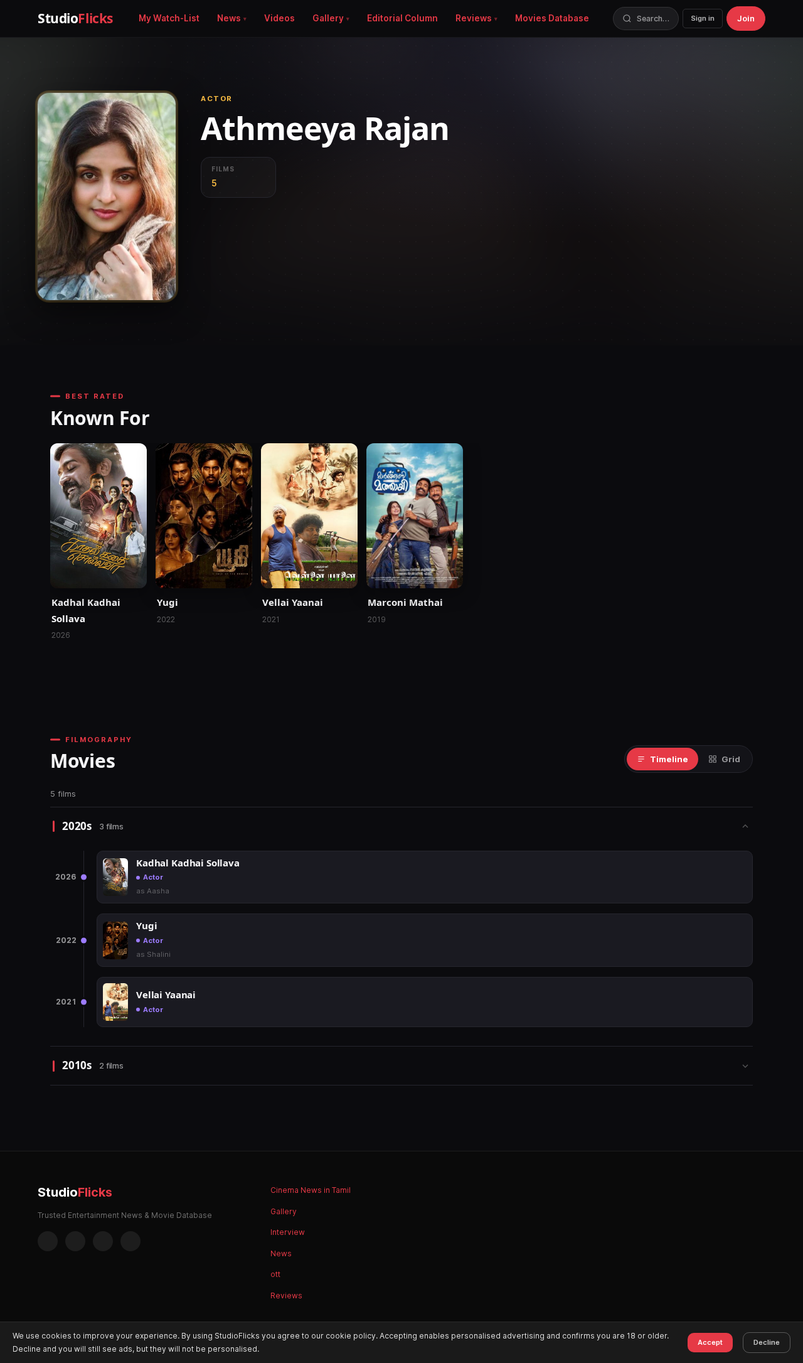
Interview (287, 1232)
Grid (730, 759)
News (229, 18)
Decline (766, 1342)
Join (746, 18)
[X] (103, 1241)
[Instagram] (75, 1241)
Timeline (669, 759)
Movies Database (552, 18)
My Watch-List (169, 18)
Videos (279, 18)
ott (275, 1274)
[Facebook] (48, 1241)
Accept (710, 1342)
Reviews (473, 18)
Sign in (703, 18)
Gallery (328, 18)
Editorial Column (402, 18)
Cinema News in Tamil (310, 1190)
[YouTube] (130, 1241)
